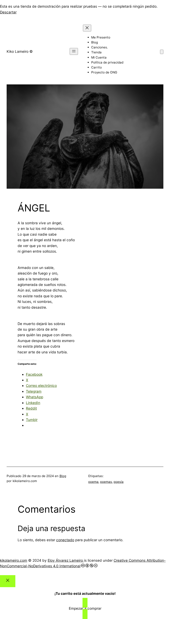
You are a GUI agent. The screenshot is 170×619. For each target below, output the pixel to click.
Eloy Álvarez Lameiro (66, 560)
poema (93, 482)
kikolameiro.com (13, 560)
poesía (119, 482)
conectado (65, 540)
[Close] (7, 581)
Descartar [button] (8, 12)
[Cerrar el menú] (87, 28)
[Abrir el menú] (74, 51)
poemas (106, 482)
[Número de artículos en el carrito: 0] (161, 52)
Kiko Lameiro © (20, 51)
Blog (63, 476)
